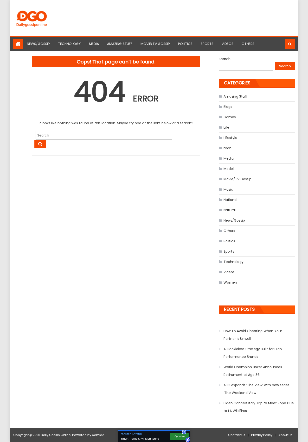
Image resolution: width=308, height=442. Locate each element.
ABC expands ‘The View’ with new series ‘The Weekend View (256, 389)
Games (230, 117)
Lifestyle (230, 137)
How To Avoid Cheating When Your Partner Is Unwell (253, 335)
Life (226, 127)
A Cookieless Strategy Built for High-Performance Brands (254, 353)
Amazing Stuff (119, 43)
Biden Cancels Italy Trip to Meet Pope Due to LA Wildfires (259, 407)
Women (230, 282)
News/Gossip (38, 43)
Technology (69, 43)
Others (248, 43)
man (227, 148)
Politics (185, 43)
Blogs (228, 106)
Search (225, 58)
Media (94, 43)
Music (228, 189)
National (230, 199)
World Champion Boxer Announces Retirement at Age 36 (253, 371)
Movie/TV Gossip (155, 43)
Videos (227, 43)
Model (229, 168)
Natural (230, 210)
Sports (207, 43)
